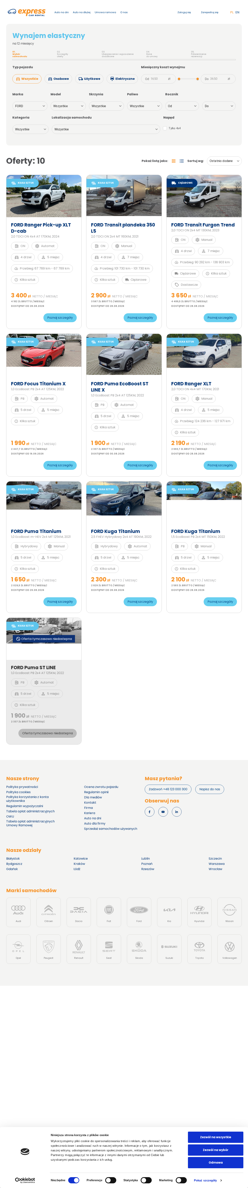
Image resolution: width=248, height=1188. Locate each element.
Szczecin (215, 859)
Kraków (79, 864)
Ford (139, 912)
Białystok (13, 859)
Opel (18, 949)
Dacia (79, 912)
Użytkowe (92, 79)
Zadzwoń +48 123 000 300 (168, 789)
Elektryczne (125, 79)
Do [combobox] (207, 106)
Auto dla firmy (94, 824)
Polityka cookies (18, 792)
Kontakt (90, 803)
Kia (169, 912)
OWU (10, 817)
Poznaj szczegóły (60, 317)
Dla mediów (93, 797)
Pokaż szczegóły (205, 1180)
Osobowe (61, 79)
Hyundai (200, 912)
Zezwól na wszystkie (215, 1137)
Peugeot (49, 949)
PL (231, 12)
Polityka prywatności (22, 787)
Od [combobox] (170, 106)
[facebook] (149, 812)
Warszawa (217, 864)
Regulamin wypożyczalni (24, 806)
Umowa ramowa (105, 12)
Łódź (77, 869)
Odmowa (216, 1162)
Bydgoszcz (14, 864)
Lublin (145, 859)
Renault (79, 949)
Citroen (49, 912)
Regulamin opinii (96, 792)
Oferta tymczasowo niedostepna (47, 733)
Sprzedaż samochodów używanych (110, 829)
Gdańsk (12, 869)
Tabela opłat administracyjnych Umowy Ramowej (30, 823)
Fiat (109, 912)
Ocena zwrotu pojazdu (101, 787)
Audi (18, 912)
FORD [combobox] (19, 106)
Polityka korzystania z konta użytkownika (27, 799)
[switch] (110, 1180)
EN (237, 12)
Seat (109, 949)
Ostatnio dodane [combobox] (221, 161)
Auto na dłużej (81, 12)
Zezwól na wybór (215, 1150)
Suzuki (169, 949)
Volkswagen (230, 949)
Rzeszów (147, 869)
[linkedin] (177, 812)
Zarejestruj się (209, 12)
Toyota (200, 949)
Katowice (81, 859)
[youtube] (163, 812)
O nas (124, 12)
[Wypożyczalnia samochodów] (27, 12)
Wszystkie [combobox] (60, 106)
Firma (88, 808)
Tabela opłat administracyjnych (30, 811)
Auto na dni (61, 12)
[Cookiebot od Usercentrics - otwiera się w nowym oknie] (25, 1180)
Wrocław (215, 869)
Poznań (146, 864)
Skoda (139, 949)
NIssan (230, 912)
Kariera (89, 813)
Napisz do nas (209, 789)
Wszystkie (29, 79)
